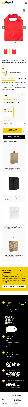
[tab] (8, 78)
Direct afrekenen (14, 137)
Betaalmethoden (10, 370)
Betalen (8, 340)
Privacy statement (6, 399)
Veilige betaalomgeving (12, 354)
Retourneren (9, 356)
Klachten (8, 344)
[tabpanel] (14, 85)
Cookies (16, 403)
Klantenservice (10, 336)
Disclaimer (5, 403)
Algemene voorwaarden (17, 399)
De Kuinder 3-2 (9, 302)
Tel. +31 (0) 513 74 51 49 (11, 309)
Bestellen (9, 338)
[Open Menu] (25, 2)
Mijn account (9, 352)
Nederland (8, 305)
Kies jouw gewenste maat (12, 102)
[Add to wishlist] (23, 131)
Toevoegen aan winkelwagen (12, 130)
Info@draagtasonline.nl (11, 311)
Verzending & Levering (12, 342)
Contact (8, 347)
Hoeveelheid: (6, 120)
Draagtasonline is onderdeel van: (15, 380)
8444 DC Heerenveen (11, 304)
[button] (24, 27)
